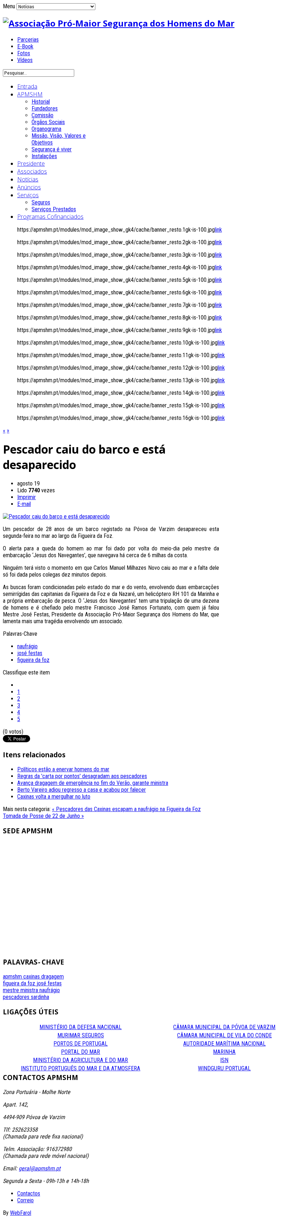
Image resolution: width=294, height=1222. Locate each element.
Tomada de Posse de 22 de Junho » (43, 816)
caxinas (32, 976)
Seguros (41, 202)
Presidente (31, 163)
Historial (41, 101)
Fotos (23, 53)
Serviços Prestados (54, 209)
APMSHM (30, 94)
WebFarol (20, 1212)
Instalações (44, 156)
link (218, 229)
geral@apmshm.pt (40, 1168)
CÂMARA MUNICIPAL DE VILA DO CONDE (224, 1035)
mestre (11, 990)
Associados (32, 171)
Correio (25, 1200)
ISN (224, 1060)
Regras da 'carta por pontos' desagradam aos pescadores (82, 776)
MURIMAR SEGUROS (80, 1035)
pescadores (17, 997)
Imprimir (26, 497)
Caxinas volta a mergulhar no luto (53, 796)
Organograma (46, 128)
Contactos (28, 1193)
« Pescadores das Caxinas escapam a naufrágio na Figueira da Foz (126, 809)
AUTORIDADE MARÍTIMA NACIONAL (224, 1043)
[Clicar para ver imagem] (56, 516)
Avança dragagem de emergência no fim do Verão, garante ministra (92, 783)
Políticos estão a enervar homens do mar (63, 769)
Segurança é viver (52, 149)
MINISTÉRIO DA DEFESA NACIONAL (80, 1027)
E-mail (24, 504)
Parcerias (28, 39)
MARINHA (224, 1051)
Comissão (42, 115)
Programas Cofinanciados (50, 217)
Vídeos (25, 60)
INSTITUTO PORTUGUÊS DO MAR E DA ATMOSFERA (80, 1068)
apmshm (13, 976)
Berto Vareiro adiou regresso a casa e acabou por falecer (81, 789)
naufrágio (27, 646)
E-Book (25, 46)
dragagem (52, 976)
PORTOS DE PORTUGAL (80, 1043)
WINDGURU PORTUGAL (224, 1068)
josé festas (29, 653)
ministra (29, 990)
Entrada (27, 86)
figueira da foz (33, 660)
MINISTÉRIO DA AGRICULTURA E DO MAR (80, 1060)
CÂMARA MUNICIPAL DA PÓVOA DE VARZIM (224, 1027)
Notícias (27, 179)
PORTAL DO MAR (80, 1051)
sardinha (40, 997)
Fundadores (45, 108)
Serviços (28, 195)
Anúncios (29, 187)
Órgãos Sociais (48, 122)
